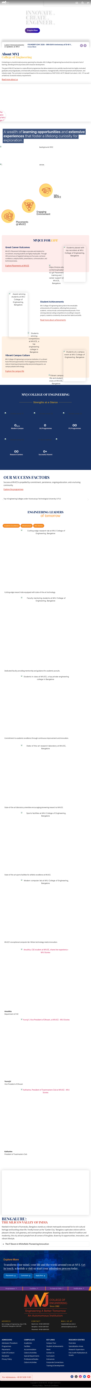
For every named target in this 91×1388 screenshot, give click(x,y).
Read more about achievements (53, 320)
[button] (81, 45)
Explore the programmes (13, 489)
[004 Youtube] (88, 1376)
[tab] (11, 526)
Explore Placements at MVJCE (17, 266)
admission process (60, 1268)
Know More (32, 47)
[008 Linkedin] (84, 1376)
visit (30, 1268)
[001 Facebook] (72, 1376)
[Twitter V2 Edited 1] (76, 1376)
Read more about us (10, 80)
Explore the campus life (14, 371)
